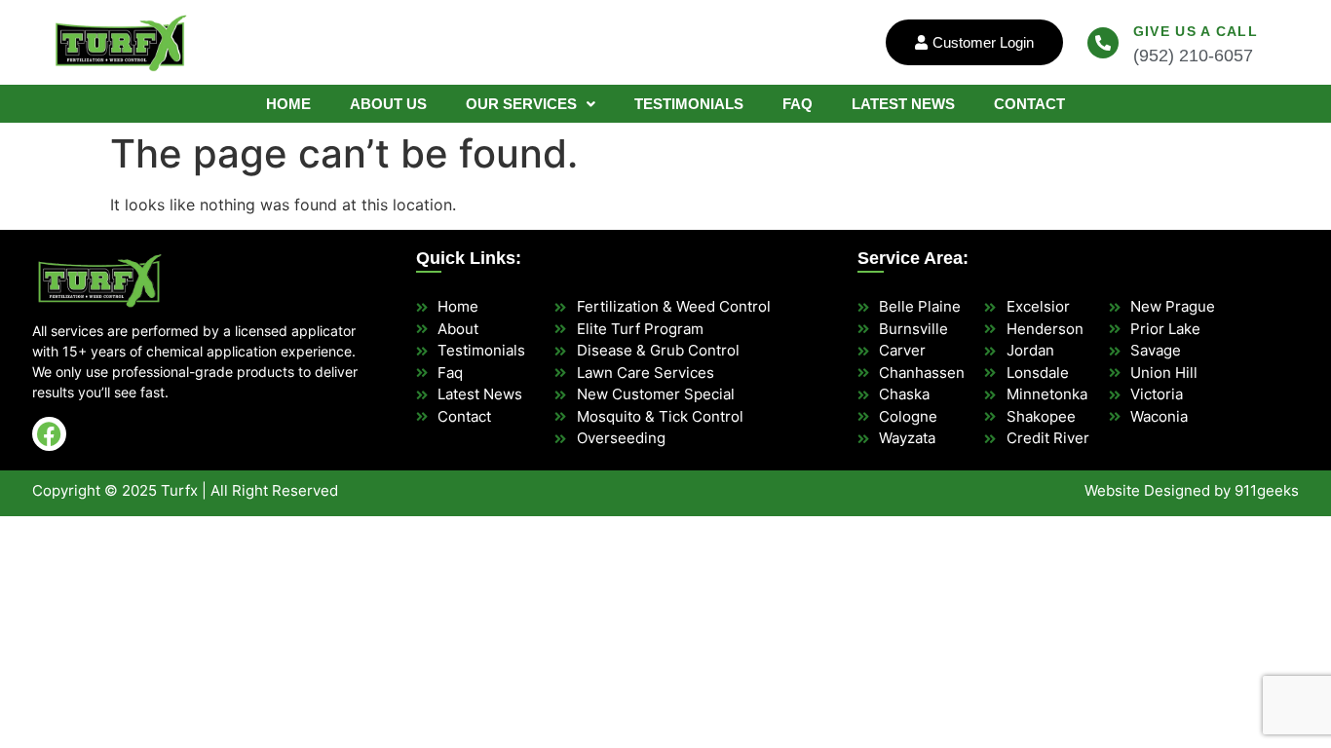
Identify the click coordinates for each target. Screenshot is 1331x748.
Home (288, 103)
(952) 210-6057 (1193, 55)
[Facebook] (49, 434)
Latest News (903, 103)
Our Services (521, 103)
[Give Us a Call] (1103, 42)
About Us (388, 103)
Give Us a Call (1195, 31)
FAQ (797, 103)
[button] (530, 104)
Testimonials (688, 103)
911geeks (1267, 490)
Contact (1029, 103)
